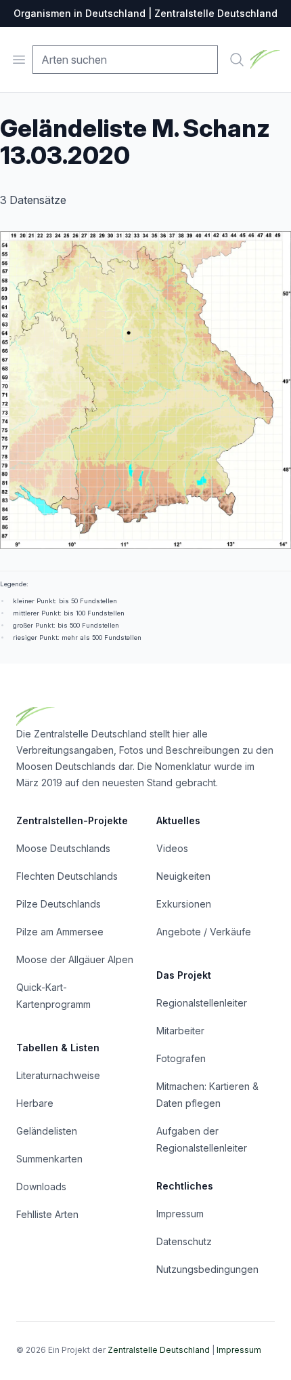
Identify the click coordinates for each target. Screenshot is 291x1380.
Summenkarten (49, 1158)
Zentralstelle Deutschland (159, 1350)
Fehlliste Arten (47, 1214)
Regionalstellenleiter (201, 1003)
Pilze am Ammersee (60, 931)
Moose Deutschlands (63, 848)
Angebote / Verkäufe (203, 931)
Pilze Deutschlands (58, 904)
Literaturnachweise (58, 1075)
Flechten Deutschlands (67, 876)
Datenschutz (184, 1241)
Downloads (41, 1186)
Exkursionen (183, 904)
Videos (172, 848)
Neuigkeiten (183, 876)
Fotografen (181, 1058)
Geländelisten (46, 1131)
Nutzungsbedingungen (207, 1269)
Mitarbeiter (180, 1030)
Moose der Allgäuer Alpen (74, 959)
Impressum (180, 1213)
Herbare (34, 1103)
